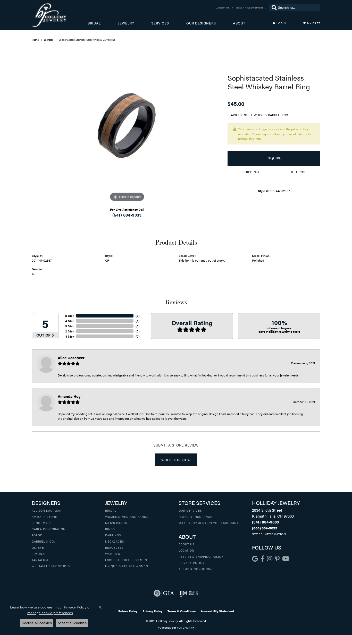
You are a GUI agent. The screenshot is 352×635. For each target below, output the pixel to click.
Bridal (94, 23)
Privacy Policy (192, 563)
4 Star (69, 321)
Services (160, 23)
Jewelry (126, 23)
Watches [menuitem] (112, 554)
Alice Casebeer (71, 357)
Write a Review (175, 460)
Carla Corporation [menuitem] (48, 529)
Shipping (250, 172)
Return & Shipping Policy (201, 556)
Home (35, 39)
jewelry (48, 39)
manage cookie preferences (50, 613)
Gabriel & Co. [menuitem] (43, 541)
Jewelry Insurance (195, 516)
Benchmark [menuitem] (42, 523)
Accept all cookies (72, 623)
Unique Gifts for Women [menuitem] (126, 566)
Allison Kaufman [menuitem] (47, 510)
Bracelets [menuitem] (114, 547)
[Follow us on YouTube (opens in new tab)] (285, 559)
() (137, 315)
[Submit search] (273, 7)
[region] (127, 125)
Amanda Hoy (69, 396)
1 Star (70, 336)
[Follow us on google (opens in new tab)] (255, 559)
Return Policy (127, 611)
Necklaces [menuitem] (114, 541)
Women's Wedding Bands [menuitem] (126, 516)
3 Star (69, 326)
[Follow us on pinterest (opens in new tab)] (277, 559)
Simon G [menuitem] (39, 554)
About (239, 23)
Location (186, 550)
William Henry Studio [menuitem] (51, 566)
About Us (187, 544)
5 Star (69, 315)
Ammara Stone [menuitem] (44, 516)
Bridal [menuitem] (110, 510)
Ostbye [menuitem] (38, 547)
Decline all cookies (37, 623)
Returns (297, 172)
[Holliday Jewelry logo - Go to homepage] (60, 15)
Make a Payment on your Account (208, 523)
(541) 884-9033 (127, 215)
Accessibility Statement (217, 611)
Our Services (190, 510)
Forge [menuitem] (37, 535)
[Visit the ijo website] (189, 593)
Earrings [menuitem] (113, 535)
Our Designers (201, 23)
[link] (223, 7)
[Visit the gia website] (164, 593)
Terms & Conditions (196, 569)
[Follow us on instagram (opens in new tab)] (269, 559)
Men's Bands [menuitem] (116, 523)
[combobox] (297, 7)
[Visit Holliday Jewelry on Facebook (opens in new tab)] (262, 559)
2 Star (69, 331)
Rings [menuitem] (110, 529)
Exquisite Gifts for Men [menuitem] (126, 560)
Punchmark (185, 627)
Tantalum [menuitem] (40, 560)
